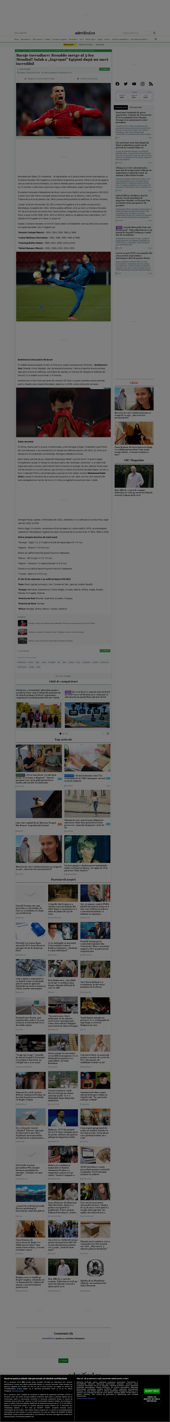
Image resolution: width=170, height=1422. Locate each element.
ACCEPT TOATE (152, 1391)
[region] (85, 1398)
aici (22, 1408)
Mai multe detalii (18, 1391)
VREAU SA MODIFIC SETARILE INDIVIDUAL (152, 1399)
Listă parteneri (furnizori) (86, 1398)
